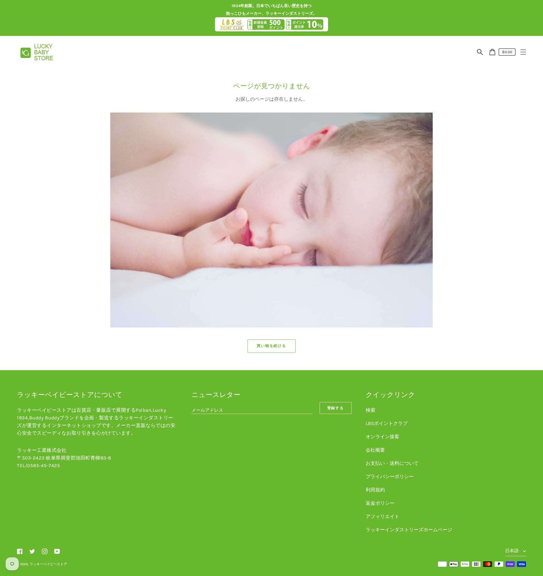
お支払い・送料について (392, 463)
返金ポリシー (380, 503)
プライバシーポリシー (390, 476)
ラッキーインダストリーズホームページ (409, 529)
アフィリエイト (382, 516)
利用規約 (375, 490)
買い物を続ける (271, 346)
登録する (335, 408)
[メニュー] (523, 52)
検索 (370, 410)
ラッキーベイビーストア (48, 564)
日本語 (512, 550)
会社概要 (375, 450)
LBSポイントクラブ (387, 423)
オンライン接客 (382, 436)
